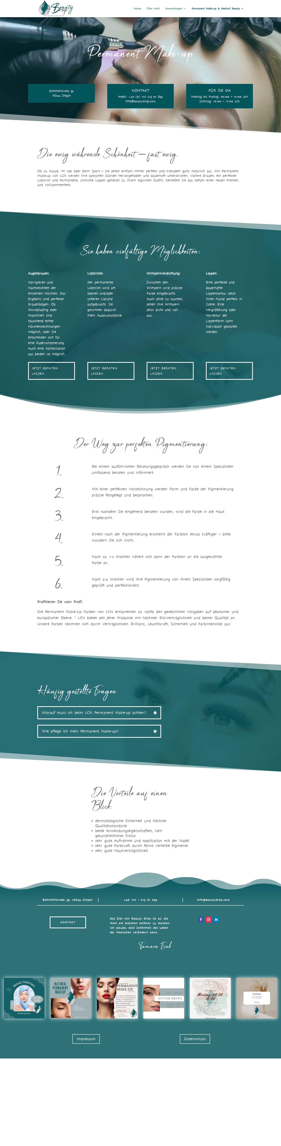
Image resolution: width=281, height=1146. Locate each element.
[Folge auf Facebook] (201, 919)
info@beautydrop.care (213, 900)
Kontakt (68, 922)
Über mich (153, 8)
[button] (24, 998)
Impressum (86, 1039)
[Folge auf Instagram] (208, 919)
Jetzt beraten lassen (45, 370)
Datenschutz (195, 1039)
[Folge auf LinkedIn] (216, 919)
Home (137, 8)
